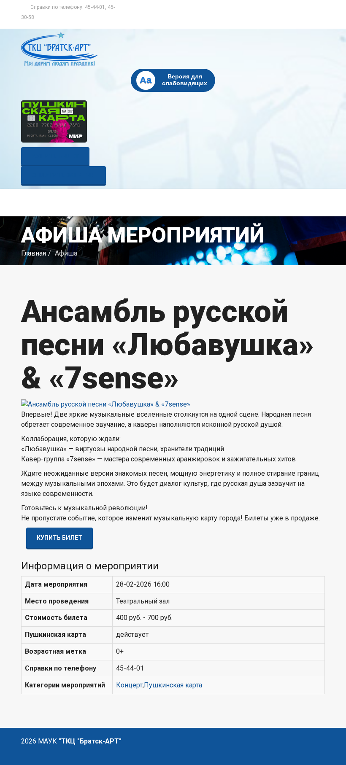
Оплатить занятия (63, 175)
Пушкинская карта (173, 685)
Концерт (129, 685)
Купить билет (55, 156)
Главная (33, 253)
